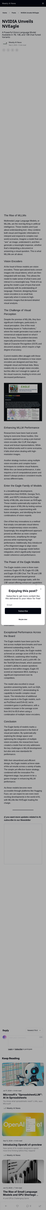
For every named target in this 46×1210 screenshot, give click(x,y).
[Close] (41, 589)
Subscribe (23, 611)
